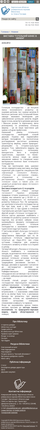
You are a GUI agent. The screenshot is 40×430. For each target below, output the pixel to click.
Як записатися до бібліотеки (12, 331)
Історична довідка (8, 325)
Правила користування (9, 334)
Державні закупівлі (8, 372)
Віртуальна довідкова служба (12, 356)
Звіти (3, 370)
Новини (14, 32)
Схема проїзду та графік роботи (13, 410)
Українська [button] (15, 2)
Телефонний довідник (9, 412)
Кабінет (30, 2)
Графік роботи (6, 329)
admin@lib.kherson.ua (29, 408)
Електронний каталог (9, 347)
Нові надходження (8, 349)
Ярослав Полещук (29, 426)
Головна (5, 32)
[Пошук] (37, 19)
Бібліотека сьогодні (8, 327)
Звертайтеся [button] (22, 2)
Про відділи (5, 340)
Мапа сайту (5, 358)
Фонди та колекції (8, 336)
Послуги (4, 338)
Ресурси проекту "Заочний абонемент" (16, 354)
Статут (3, 365)
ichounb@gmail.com (13, 408)
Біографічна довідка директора (13, 367)
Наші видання (6, 352)
